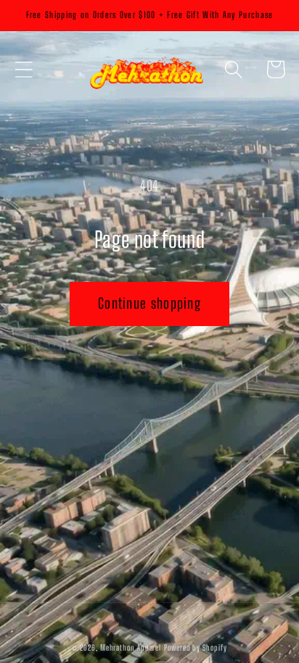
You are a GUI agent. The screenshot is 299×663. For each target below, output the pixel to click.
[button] (23, 69)
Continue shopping (149, 303)
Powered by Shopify (195, 647)
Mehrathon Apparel (130, 647)
